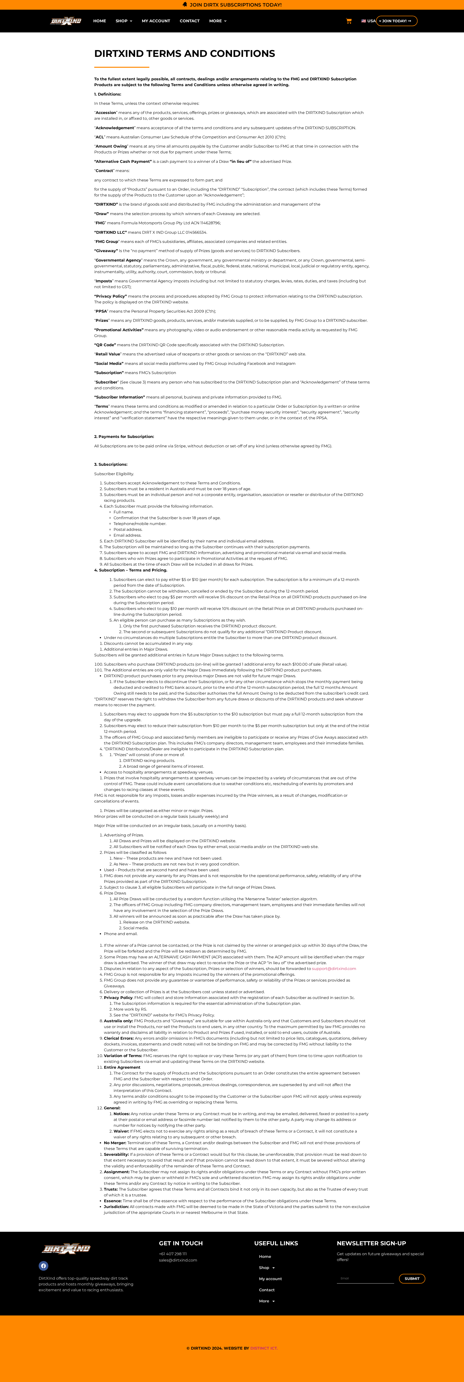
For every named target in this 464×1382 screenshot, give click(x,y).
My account (156, 21)
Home (99, 21)
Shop (122, 21)
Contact (190, 21)
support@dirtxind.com (334, 968)
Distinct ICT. (264, 1348)
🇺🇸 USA (368, 21)
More (215, 21)
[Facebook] (43, 1266)
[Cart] (349, 21)
